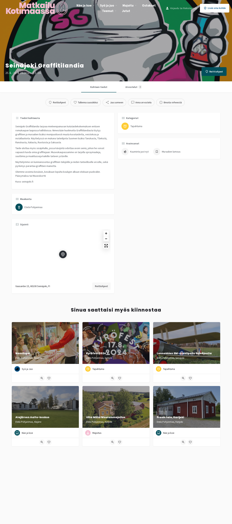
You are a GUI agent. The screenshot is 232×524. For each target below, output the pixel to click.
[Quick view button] (42, 378)
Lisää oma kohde (217, 8)
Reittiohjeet (101, 286)
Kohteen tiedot (98, 87)
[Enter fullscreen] (106, 245)
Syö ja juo (107, 5)
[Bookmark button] (49, 378)
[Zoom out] (106, 238)
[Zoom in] (106, 233)
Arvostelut (133, 87)
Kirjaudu (174, 8)
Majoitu (128, 5)
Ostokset (149, 5)
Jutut (126, 11)
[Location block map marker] (63, 254)
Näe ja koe (84, 5)
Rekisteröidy (190, 8)
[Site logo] (37, 7)
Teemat (107, 11)
